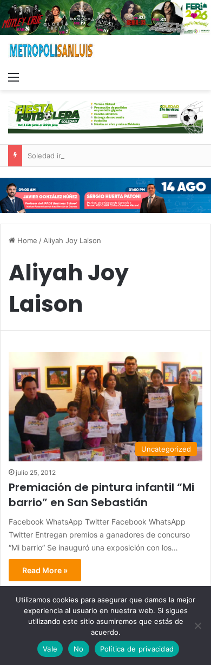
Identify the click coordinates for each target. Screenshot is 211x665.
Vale (50, 648)
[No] (197, 625)
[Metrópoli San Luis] (51, 50)
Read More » (45, 570)
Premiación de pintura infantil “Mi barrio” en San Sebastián (101, 495)
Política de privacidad (137, 648)
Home (26, 240)
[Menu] (13, 77)
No (79, 648)
